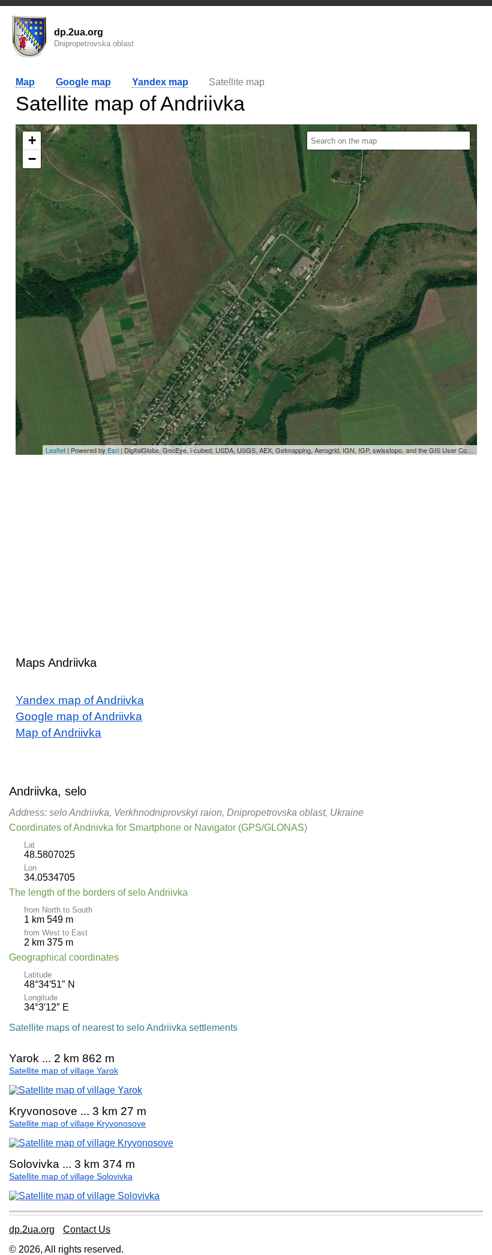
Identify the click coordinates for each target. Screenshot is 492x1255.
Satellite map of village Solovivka (71, 1176)
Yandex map (160, 82)
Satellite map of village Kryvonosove (77, 1123)
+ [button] (32, 140)
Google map (83, 82)
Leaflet (55, 450)
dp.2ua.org (32, 1229)
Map (25, 82)
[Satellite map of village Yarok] (75, 1090)
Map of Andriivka (58, 732)
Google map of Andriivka (79, 716)
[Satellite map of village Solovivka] (84, 1196)
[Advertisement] (246, 548)
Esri (113, 450)
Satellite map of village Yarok (63, 1070)
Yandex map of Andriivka (80, 700)
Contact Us (86, 1229)
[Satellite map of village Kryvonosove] (91, 1143)
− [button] (32, 158)
